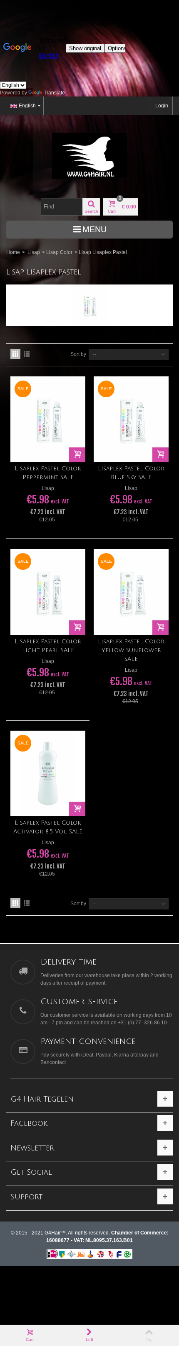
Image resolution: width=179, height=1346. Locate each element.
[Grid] (15, 354)
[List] (27, 354)
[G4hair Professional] (89, 156)
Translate (54, 93)
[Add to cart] (77, 454)
